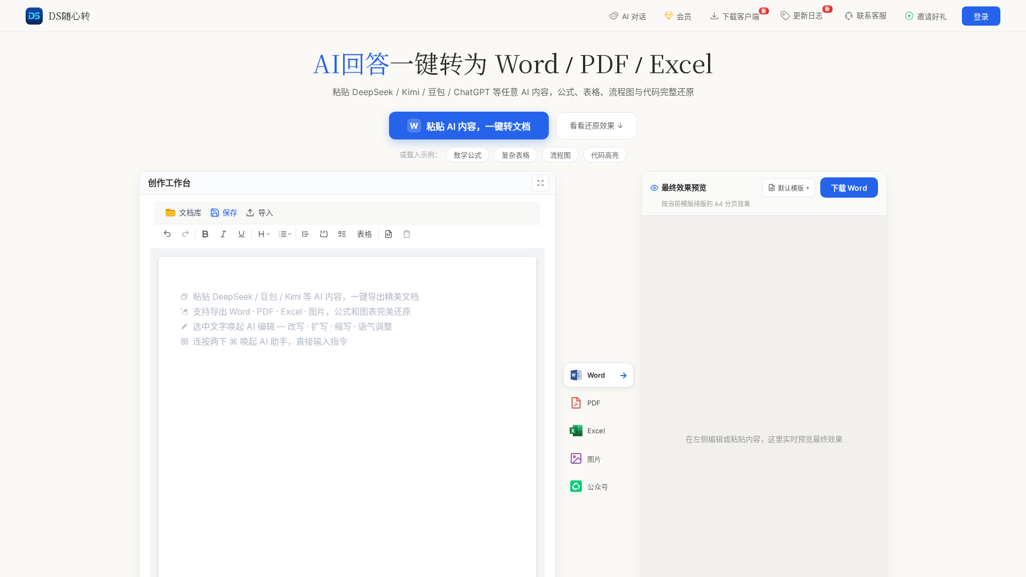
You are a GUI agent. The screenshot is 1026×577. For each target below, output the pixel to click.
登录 (981, 16)
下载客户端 (744, 14)
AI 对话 (634, 16)
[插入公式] (388, 234)
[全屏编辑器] (540, 183)
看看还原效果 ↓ (597, 125)
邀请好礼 (932, 16)
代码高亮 (605, 155)
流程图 (560, 155)
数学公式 (467, 155)
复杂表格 (516, 155)
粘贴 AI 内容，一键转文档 (470, 126)
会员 (684, 16)
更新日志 (811, 13)
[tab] (598, 375)
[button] (260, 212)
